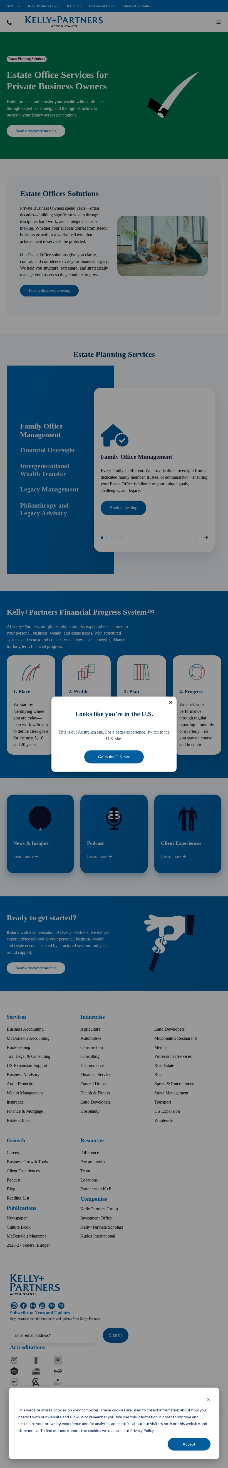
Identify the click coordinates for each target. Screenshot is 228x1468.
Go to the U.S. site (114, 756)
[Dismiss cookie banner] (208, 1399)
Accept (189, 1444)
